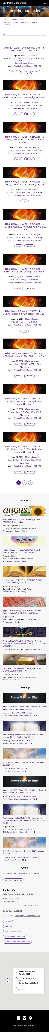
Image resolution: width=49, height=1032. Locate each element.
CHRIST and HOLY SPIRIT (31, 412)
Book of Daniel (17, 741)
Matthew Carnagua (31, 102)
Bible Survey (7, 743)
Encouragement (31, 58)
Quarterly (18, 531)
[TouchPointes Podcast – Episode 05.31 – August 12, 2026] (24, 846)
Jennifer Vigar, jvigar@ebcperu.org (27, 916)
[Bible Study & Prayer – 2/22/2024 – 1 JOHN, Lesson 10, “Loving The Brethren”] (24, 263)
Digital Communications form (15, 936)
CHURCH (20, 58)
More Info (21, 989)
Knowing (41, 58)
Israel (21, 829)
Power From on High (10, 715)
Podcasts (6, 771)
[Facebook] (18, 1018)
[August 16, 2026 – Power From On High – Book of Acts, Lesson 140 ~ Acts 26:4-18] (24, 785)
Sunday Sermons (27, 63)
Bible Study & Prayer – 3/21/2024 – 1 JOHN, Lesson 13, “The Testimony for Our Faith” (24, 140)
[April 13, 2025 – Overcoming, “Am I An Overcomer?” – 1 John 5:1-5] (24, 42)
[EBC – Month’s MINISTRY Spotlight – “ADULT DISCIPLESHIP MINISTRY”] (24, 663)
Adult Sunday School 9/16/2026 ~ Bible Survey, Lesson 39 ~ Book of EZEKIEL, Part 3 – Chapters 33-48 (24, 820)
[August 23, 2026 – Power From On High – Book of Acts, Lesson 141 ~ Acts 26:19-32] (24, 702)
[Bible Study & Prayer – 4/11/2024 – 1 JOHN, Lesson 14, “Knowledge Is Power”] (24, 89)
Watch (24, 72)
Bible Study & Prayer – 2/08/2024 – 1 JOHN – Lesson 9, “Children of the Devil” (24, 312)
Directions (8, 926)
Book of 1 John (10, 58)
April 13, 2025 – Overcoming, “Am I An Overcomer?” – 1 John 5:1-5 (24, 49)
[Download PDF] (36, 716)
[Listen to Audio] (23, 771)
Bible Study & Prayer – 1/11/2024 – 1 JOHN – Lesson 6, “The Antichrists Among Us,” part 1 (24, 449)
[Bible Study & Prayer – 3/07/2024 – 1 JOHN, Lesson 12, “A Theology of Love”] (24, 176)
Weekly (24, 531)
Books (23, 22)
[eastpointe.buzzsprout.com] (30, 1018)
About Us (8, 921)
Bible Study (37, 105)
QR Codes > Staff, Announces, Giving (17, 942)
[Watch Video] (34, 716)
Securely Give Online (13, 880)
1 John (21, 19)
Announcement (8, 531)
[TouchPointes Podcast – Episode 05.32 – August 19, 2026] (24, 758)
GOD (16, 829)
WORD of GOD (24, 61)
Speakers (33, 22)
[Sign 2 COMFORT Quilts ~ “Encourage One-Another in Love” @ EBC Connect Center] (24, 606)
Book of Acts (16, 713)
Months (7, 24)
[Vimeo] (24, 1018)
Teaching (22, 280)
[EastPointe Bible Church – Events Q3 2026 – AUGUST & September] (24, 515)
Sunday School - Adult (20, 743)
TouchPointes (15, 771)
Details (13, 72)
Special (17, 63)
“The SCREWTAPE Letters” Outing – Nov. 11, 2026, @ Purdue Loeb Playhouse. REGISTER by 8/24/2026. (24, 643)
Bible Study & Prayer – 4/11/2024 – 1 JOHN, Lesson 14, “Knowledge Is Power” (24, 96)
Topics (7, 22)
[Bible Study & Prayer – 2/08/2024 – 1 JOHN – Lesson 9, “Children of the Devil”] (24, 306)
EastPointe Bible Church (15, 3)
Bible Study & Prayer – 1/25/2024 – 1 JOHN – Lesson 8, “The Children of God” (24, 355)
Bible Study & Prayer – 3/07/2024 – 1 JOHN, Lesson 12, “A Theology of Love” (24, 183)
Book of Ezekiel (8, 829)
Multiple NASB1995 (33, 66)
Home (5, 19)
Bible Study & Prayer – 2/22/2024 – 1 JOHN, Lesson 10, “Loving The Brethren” (24, 270)
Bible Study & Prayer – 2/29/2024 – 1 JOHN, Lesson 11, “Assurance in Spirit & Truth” (24, 227)
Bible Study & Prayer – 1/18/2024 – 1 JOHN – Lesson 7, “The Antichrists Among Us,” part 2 (24, 401)
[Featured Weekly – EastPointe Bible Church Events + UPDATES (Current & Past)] (24, 545)
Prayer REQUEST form (12, 931)
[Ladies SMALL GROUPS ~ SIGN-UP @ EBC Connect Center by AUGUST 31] (24, 575)
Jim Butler (31, 56)
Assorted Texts (19, 66)
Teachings (13, 19)
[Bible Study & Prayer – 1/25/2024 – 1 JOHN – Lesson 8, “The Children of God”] (24, 348)
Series (15, 22)
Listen (36, 72)
